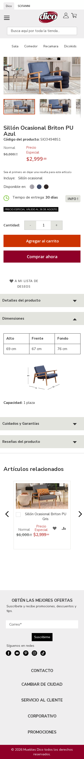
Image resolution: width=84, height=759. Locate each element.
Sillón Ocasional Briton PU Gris (45, 516)
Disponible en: (15, 186)
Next (79, 516)
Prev (5, 516)
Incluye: (10, 178)
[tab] (42, 300)
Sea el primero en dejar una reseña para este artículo (38, 172)
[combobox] (42, 31)
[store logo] (48, 17)
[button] (58, 106)
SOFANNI (24, 6)
